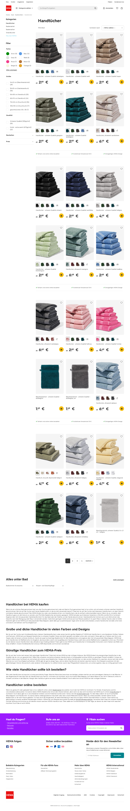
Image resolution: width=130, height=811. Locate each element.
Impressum (110, 795)
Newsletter (44, 768)
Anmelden (117, 755)
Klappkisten (9, 779)
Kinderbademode (83, 694)
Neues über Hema (80, 771)
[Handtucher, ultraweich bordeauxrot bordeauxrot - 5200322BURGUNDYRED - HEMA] (103, 130)
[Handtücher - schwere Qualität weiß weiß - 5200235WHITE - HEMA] (68, 71)
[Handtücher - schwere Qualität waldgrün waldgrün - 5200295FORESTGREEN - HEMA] (43, 71)
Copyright (101, 795)
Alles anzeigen (11, 70)
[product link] (50, 49)
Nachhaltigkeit (79, 776)
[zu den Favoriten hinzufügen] (61, 35)
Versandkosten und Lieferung (17, 723)
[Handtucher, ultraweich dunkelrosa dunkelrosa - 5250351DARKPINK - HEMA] (53, 339)
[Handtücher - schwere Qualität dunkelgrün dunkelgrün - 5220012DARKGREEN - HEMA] (48, 71)
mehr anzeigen (118, 580)
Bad (12, 15)
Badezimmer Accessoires (14, 586)
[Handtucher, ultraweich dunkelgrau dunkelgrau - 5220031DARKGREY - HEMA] (113, 130)
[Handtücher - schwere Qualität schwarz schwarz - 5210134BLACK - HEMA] (37, 205)
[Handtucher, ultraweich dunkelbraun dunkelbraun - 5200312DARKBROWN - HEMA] (108, 130)
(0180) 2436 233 (51, 723)
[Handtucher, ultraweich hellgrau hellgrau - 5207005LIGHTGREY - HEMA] (68, 473)
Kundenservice (79, 781)
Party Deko (9, 776)
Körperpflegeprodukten (84, 699)
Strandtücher (10, 33)
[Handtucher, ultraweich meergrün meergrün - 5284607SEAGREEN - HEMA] (68, 264)
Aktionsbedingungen (81, 779)
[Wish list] (117, 8)
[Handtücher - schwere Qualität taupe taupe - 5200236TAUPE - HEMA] (98, 71)
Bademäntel (10, 26)
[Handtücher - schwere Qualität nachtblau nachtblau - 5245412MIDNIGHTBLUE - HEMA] (68, 205)
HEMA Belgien (110, 771)
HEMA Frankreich (111, 773)
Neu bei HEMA (11, 36)
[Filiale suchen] (121, 728)
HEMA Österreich (111, 776)
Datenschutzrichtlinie (74, 795)
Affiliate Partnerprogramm (48, 771)
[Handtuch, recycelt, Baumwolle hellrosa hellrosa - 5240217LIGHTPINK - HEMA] (48, 473)
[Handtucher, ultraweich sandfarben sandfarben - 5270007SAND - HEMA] (98, 130)
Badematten (10, 29)
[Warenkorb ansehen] (121, 8)
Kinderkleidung (11, 771)
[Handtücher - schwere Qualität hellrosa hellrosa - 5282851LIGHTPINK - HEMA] (68, 339)
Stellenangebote (80, 773)
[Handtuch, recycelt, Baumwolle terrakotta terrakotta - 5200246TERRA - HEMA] (53, 473)
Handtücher (10, 23)
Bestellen (10, 728)
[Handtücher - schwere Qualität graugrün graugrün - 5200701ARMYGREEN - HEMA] (37, 130)
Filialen (110, 2)
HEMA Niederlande (112, 768)
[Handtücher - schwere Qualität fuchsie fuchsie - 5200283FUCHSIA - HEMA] (98, 339)
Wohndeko (9, 773)
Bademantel (57, 690)
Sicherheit (78, 784)
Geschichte (78, 768)
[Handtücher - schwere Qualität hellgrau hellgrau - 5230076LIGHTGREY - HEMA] (98, 205)
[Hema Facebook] (7, 746)
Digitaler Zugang (59, 795)
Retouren (10, 725)
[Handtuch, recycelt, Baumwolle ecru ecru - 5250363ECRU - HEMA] (43, 473)
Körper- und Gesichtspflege (45, 586)
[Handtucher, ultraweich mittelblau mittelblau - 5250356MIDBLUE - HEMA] (68, 532)
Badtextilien (19, 15)
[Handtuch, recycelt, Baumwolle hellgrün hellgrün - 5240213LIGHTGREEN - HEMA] (37, 473)
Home (8, 15)
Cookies (92, 795)
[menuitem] (7, 2)
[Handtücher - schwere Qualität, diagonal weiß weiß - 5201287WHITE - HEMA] (113, 473)
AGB (85, 795)
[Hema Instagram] (11, 746)
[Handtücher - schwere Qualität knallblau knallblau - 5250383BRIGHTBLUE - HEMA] (53, 71)
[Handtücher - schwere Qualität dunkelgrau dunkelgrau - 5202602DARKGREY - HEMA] (37, 71)
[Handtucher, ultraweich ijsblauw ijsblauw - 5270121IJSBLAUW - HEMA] (98, 398)
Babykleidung (10, 768)
